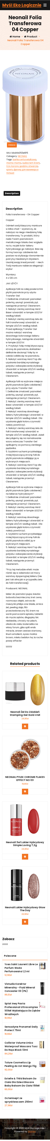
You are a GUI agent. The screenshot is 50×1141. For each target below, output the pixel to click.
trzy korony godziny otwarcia (22, 166)
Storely (32, 1131)
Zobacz (12, 145)
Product (31, 36)
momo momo (13, 162)
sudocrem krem (31, 162)
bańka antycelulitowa (24, 159)
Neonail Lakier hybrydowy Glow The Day (25, 909)
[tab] (12, 193)
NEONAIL (22, 156)
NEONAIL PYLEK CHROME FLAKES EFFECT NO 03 (25, 778)
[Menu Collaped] (45, 5)
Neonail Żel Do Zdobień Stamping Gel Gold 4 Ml (25, 713)
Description (12, 193)
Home (16, 36)
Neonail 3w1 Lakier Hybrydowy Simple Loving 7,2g (25, 844)
